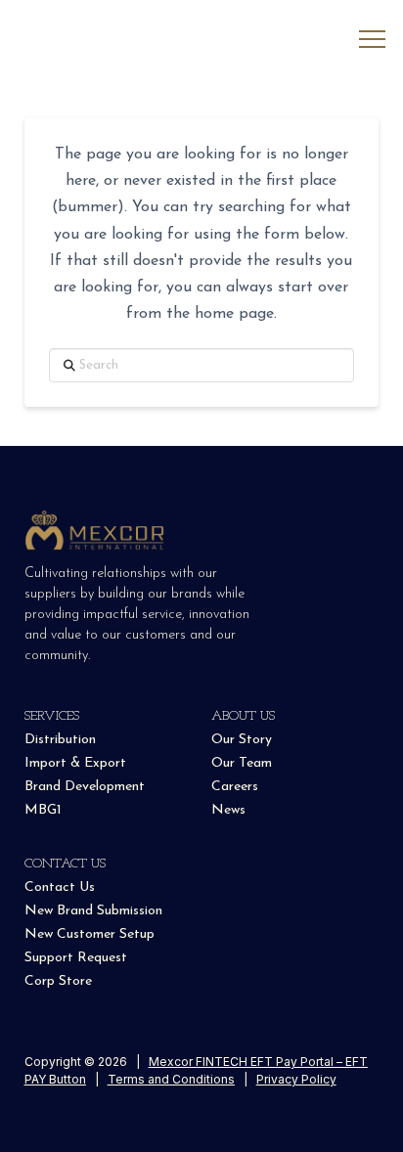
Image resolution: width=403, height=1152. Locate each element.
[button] (372, 39)
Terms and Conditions (171, 1079)
